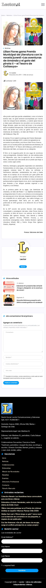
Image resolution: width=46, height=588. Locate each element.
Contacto (5, 485)
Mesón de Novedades (10, 472)
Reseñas (5, 475)
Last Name (5, 556)
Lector (14, 73)
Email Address (7, 537)
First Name (5, 547)
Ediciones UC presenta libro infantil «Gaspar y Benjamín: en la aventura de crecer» (29, 288)
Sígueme (23, 266)
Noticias (9, 15)
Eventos (5, 478)
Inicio (3, 15)
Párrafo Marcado (8, 488)
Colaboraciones (8, 465)
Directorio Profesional (10, 482)
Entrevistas (6, 468)
